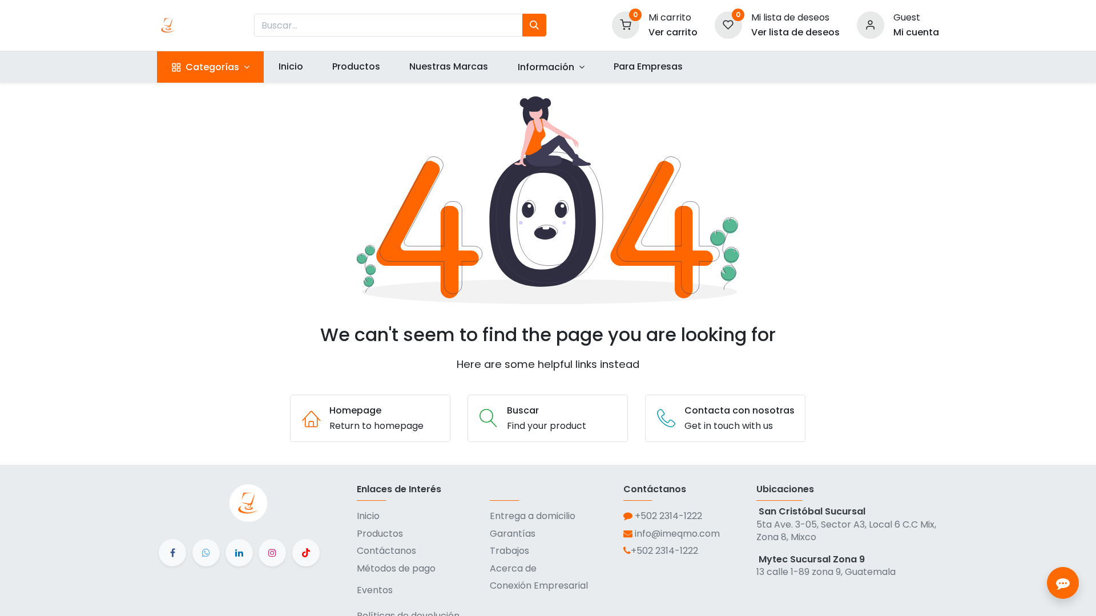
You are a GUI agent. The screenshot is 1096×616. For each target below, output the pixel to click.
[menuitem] (290, 66)
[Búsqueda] (534, 25)
